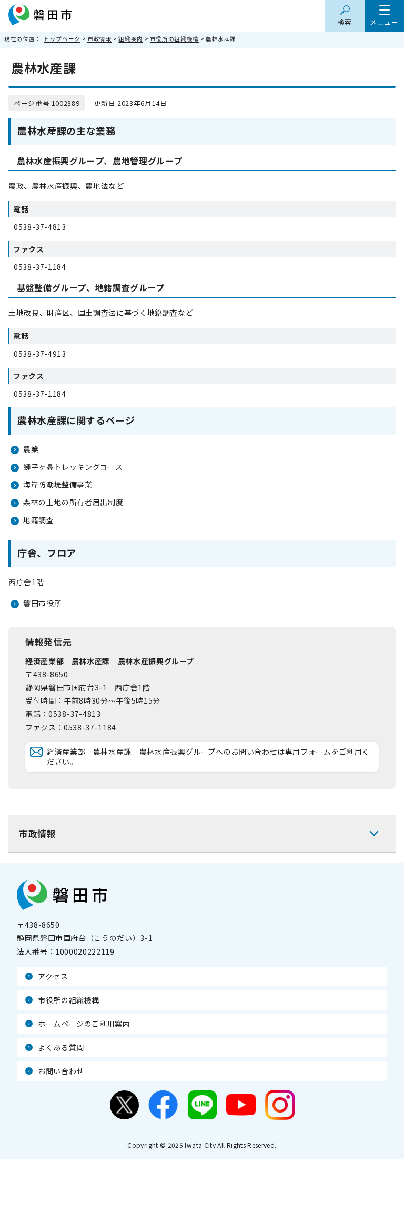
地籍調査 (38, 520)
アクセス (53, 976)
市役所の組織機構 (174, 39)
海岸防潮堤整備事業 (58, 484)
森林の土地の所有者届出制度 (73, 502)
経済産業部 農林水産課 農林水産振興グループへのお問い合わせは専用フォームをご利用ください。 (208, 756)
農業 (30, 449)
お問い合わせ (61, 1071)
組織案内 (130, 39)
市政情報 (99, 39)
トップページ (62, 39)
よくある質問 (61, 1047)
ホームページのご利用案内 (84, 1023)
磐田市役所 (42, 603)
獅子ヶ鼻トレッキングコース (73, 467)
